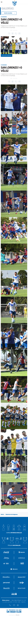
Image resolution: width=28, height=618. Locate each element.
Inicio (2, 514)
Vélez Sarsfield (14, 3)
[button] (9, 33)
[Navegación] (2, 2)
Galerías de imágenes (12, 514)
